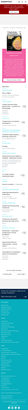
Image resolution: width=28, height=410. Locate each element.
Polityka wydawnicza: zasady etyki (9, 352)
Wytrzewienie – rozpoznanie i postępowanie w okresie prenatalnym (10, 232)
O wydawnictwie (4, 348)
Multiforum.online (5, 311)
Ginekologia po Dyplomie (21, 27)
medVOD (3, 358)
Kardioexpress (4, 328)
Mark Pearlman (5, 259)
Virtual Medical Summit (6, 309)
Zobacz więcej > (14, 12)
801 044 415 (3, 385)
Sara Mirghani (5, 112)
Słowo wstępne (6, 93)
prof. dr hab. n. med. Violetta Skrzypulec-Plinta (11, 160)
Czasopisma (12, 27)
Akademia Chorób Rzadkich (7, 323)
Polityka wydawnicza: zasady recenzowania (11, 354)
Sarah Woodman (5, 113)
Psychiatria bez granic (6, 334)
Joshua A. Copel (5, 236)
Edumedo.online (4, 314)
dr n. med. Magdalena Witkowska (8, 138)
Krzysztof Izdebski (6, 211)
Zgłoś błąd (3, 356)
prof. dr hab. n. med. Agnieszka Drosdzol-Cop (11, 161)
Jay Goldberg (5, 110)
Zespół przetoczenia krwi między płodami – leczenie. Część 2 (9, 244)
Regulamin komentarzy (6, 369)
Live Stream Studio (5, 312)
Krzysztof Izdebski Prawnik (7, 209)
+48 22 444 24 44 (5, 387)
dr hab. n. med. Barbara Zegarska (8, 148)
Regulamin (3, 367)
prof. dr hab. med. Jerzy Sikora (8, 96)
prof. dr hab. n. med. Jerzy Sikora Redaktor (10, 95)
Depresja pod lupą (5, 325)
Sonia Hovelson (5, 256)
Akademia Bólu (4, 321)
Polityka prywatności (5, 365)
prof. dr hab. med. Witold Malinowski (9, 248)
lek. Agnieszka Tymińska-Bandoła (9, 163)
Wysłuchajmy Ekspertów (6, 340)
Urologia (3, 338)
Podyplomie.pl (5, 27)
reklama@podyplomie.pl (6, 397)
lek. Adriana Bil (5, 165)
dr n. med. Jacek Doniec (7, 196)
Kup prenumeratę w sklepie (14, 80)
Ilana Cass (4, 223)
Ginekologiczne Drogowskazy (8, 327)
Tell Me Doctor (4, 336)
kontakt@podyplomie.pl (6, 383)
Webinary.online (4, 305)
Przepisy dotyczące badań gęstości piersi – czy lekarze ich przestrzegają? (11, 106)
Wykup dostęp (24, 106)
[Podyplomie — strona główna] (6, 2)
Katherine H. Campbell (6, 238)
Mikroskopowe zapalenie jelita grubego (10, 330)
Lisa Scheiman (5, 257)
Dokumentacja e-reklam (6, 360)
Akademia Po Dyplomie (6, 307)
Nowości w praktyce (8, 184)
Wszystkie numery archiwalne (14, 270)
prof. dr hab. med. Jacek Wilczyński (9, 125)
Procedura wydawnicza (6, 350)
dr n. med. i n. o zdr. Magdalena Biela (9, 198)
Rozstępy (5, 146)
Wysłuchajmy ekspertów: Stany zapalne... (10, 342)
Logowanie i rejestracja (6, 362)
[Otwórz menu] (25, 1)
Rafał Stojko (4, 166)
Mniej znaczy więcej (5, 332)
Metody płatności (5, 363)
